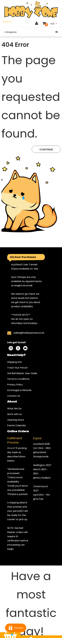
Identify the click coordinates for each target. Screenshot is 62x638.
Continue (46, 149)
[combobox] (16, 21)
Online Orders (18, 431)
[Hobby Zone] (31, 9)
